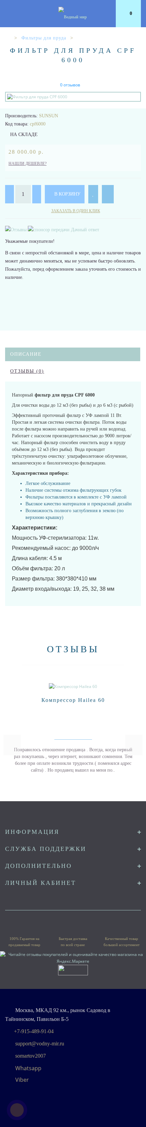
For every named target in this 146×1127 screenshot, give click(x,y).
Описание (26, 354)
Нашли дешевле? (27, 163)
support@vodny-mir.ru (39, 1043)
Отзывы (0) (27, 371)
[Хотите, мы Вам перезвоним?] (17, 1110)
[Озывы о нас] (16, 229)
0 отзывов (70, 85)
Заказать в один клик (75, 210)
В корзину (66, 194)
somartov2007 (30, 1056)
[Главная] (7, 37)
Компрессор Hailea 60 (73, 700)
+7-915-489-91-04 (34, 1031)
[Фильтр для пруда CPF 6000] (73, 97)
